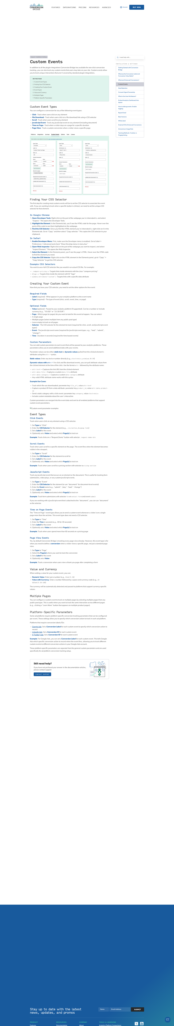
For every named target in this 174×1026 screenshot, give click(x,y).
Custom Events (123, 84)
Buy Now (137, 7)
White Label (122, 121)
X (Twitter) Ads (37, 635)
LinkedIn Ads (37, 632)
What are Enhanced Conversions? (128, 80)
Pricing (82, 7)
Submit (137, 1009)
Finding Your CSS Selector (42, 84)
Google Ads (36, 627)
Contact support (42, 674)
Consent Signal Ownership (126, 92)
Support (33, 57)
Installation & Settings (41, 57)
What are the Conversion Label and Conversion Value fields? (129, 75)
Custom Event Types (40, 82)
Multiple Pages (39, 95)
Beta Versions (122, 117)
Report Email (122, 113)
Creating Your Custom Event (43, 87)
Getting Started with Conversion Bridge (128, 69)
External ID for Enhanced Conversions (130, 125)
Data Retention (122, 88)
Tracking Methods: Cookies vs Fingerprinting (127, 134)
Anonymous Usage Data (125, 129)
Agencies (106, 7)
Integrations (69, 7)
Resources (94, 7)
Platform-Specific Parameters (43, 98)
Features (55, 7)
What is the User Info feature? (127, 96)
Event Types (38, 90)
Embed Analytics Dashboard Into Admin (128, 101)
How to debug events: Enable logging (127, 108)
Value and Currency (40, 92)
